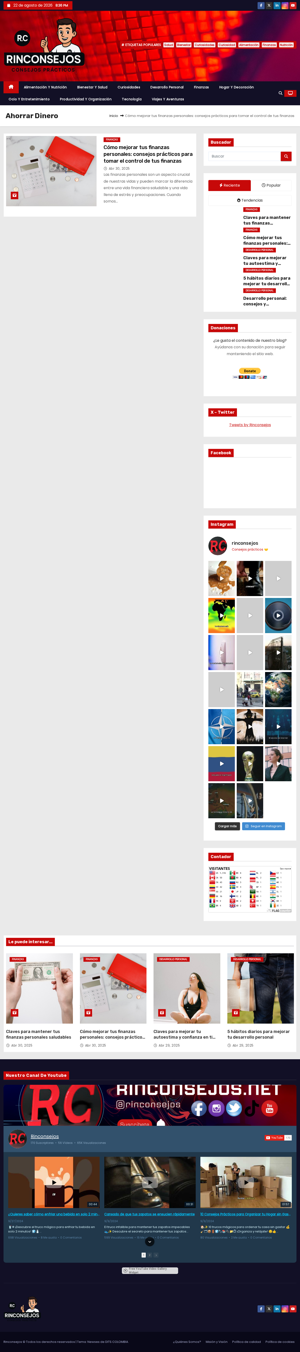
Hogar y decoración (236, 87)
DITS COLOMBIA (116, 1342)
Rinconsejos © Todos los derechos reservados (40, 1342)
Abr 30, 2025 (119, 168)
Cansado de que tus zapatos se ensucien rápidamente (149, 1214)
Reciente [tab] (231, 185)
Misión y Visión (217, 1342)
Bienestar (184, 45)
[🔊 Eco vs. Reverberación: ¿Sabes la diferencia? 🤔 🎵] (278, 615)
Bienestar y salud (92, 87)
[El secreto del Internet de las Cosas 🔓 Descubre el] (278, 726)
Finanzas (269, 45)
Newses (93, 1342)
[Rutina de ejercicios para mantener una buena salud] (250, 800)
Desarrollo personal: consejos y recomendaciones (265, 304)
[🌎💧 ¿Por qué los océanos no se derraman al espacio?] (278, 689)
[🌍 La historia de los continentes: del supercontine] (221, 800)
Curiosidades (204, 45)
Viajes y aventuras (168, 99)
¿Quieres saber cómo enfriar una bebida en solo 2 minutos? (54, 1214)
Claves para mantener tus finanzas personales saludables (267, 223)
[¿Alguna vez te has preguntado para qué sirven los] (250, 726)
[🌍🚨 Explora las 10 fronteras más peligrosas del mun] (221, 615)
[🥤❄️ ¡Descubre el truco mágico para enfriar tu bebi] (221, 578)
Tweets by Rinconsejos (250, 425)
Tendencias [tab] (251, 200)
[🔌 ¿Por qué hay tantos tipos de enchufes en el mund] (221, 652)
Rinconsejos (45, 1136)
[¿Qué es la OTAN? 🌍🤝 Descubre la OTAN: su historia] (221, 726)
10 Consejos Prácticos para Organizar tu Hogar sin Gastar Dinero (246, 1214)
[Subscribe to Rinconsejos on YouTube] (278, 1138)
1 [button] (143, 1255)
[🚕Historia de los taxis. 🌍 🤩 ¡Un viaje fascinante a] (250, 689)
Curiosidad (227, 45)
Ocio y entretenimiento (29, 99)
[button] (280, 93)
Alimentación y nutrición (45, 87)
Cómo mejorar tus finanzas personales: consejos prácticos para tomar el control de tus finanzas (148, 154)
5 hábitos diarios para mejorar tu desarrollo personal (266, 284)
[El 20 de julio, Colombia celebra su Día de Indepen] (221, 763)
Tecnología (132, 99)
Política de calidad (246, 1342)
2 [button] (149, 1255)
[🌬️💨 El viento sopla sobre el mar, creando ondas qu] (250, 615)
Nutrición (286, 45)
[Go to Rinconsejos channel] (17, 1139)
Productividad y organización (86, 99)
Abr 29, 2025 (169, 1045)
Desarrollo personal (167, 87)
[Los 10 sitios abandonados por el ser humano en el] (278, 652)
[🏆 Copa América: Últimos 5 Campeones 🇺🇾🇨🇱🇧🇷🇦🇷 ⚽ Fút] (250, 763)
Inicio (113, 115)
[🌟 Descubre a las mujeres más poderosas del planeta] (278, 763)
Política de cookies (280, 1342)
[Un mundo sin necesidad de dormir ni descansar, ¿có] (221, 689)
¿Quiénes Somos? (187, 1342)
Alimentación (249, 45)
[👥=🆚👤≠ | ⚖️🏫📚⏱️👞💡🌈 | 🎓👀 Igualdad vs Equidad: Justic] (250, 652)
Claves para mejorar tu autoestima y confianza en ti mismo (266, 263)
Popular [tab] (273, 185)
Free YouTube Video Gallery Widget (148, 1270)
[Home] (11, 87)
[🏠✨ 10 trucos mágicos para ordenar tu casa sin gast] (250, 578)
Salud (168, 45)
